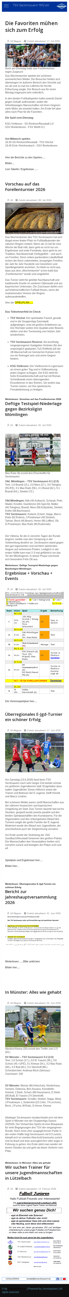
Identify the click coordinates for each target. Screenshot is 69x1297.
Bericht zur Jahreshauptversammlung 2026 (31, 897)
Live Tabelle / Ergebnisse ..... (21, 169)
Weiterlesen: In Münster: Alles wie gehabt (28, 1162)
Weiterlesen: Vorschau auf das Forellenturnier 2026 (33, 399)
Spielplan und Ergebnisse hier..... (24, 860)
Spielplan (55, 657)
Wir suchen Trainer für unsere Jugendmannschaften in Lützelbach (33, 1172)
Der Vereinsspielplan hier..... (21, 701)
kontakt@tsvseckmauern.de (39, 1279)
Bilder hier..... (12, 967)
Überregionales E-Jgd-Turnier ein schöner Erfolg (33, 717)
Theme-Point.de (17, 1288)
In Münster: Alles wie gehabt (33, 992)
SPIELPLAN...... (24, 302)
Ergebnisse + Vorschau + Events (28, 575)
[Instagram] (61, 1279)
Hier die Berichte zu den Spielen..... (25, 157)
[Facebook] (58, 1279)
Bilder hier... (12, 866)
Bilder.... (9, 163)
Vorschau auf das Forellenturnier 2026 (25, 186)
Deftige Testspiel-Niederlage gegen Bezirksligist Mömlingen (33, 409)
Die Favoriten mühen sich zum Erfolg (31, 26)
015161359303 (12, 1279)
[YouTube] (64, 1279)
